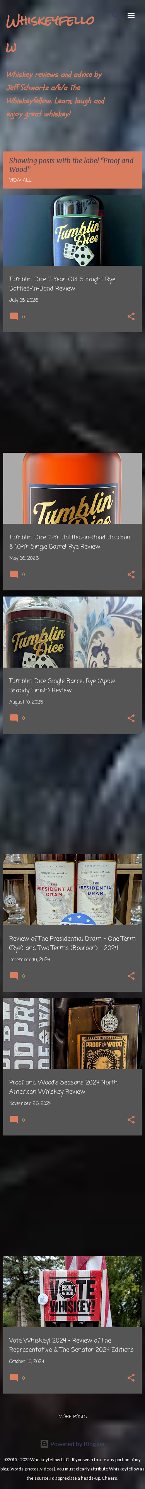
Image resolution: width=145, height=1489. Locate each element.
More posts (72, 1417)
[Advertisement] (72, 392)
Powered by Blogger (77, 1443)
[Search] (115, 15)
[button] (131, 317)
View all (20, 180)
